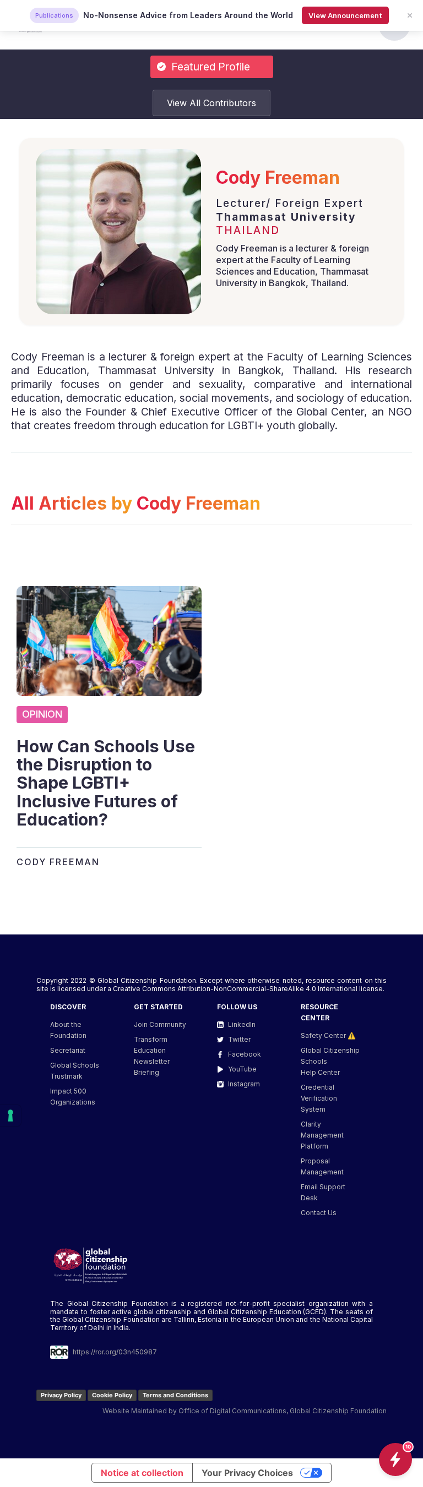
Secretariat (67, 1050)
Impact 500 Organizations (72, 1096)
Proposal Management (322, 1166)
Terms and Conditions (175, 1395)
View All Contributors (211, 102)
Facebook (244, 1054)
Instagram (244, 1084)
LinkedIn (242, 1024)
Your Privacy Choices (247, 1472)
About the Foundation (68, 1030)
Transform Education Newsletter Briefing (152, 1055)
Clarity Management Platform (322, 1135)
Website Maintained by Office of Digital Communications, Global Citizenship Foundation (244, 1411)
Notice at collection (142, 1472)
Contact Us (319, 1213)
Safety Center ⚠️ (328, 1035)
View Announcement (345, 15)
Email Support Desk (323, 1192)
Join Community (160, 1024)
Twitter (239, 1039)
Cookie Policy (112, 1395)
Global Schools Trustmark (74, 1070)
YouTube (242, 1069)
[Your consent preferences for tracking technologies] (10, 1115)
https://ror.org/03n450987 (115, 1352)
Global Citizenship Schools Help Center (330, 1061)
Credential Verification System (319, 1098)
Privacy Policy (61, 1395)
